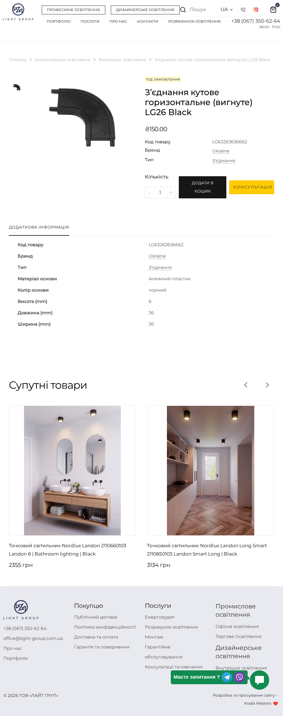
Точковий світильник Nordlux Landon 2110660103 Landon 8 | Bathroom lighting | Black (67, 550)
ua (224, 9)
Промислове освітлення (236, 610)
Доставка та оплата (96, 637)
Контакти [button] (147, 21)
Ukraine (220, 151)
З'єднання (223, 160)
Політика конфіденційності (105, 627)
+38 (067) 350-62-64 (255, 21)
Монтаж (154, 637)
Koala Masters (257, 703)
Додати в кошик (202, 187)
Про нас (12, 648)
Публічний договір (95, 617)
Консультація (252, 187)
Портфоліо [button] (59, 21)
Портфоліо (15, 658)
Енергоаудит (160, 617)
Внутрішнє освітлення (122, 59)
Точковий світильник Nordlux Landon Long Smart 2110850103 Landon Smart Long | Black (207, 550)
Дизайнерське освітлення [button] (145, 9)
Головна (18, 59)
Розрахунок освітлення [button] (194, 21)
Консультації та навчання (174, 667)
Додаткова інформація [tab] (39, 227)
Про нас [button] (118, 21)
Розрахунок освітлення (171, 627)
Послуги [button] (90, 21)
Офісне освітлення (237, 626)
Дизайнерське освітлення (62, 59)
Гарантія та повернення (102, 647)
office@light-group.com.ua (33, 638)
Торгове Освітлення (239, 636)
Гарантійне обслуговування (164, 652)
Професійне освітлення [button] (73, 9)
